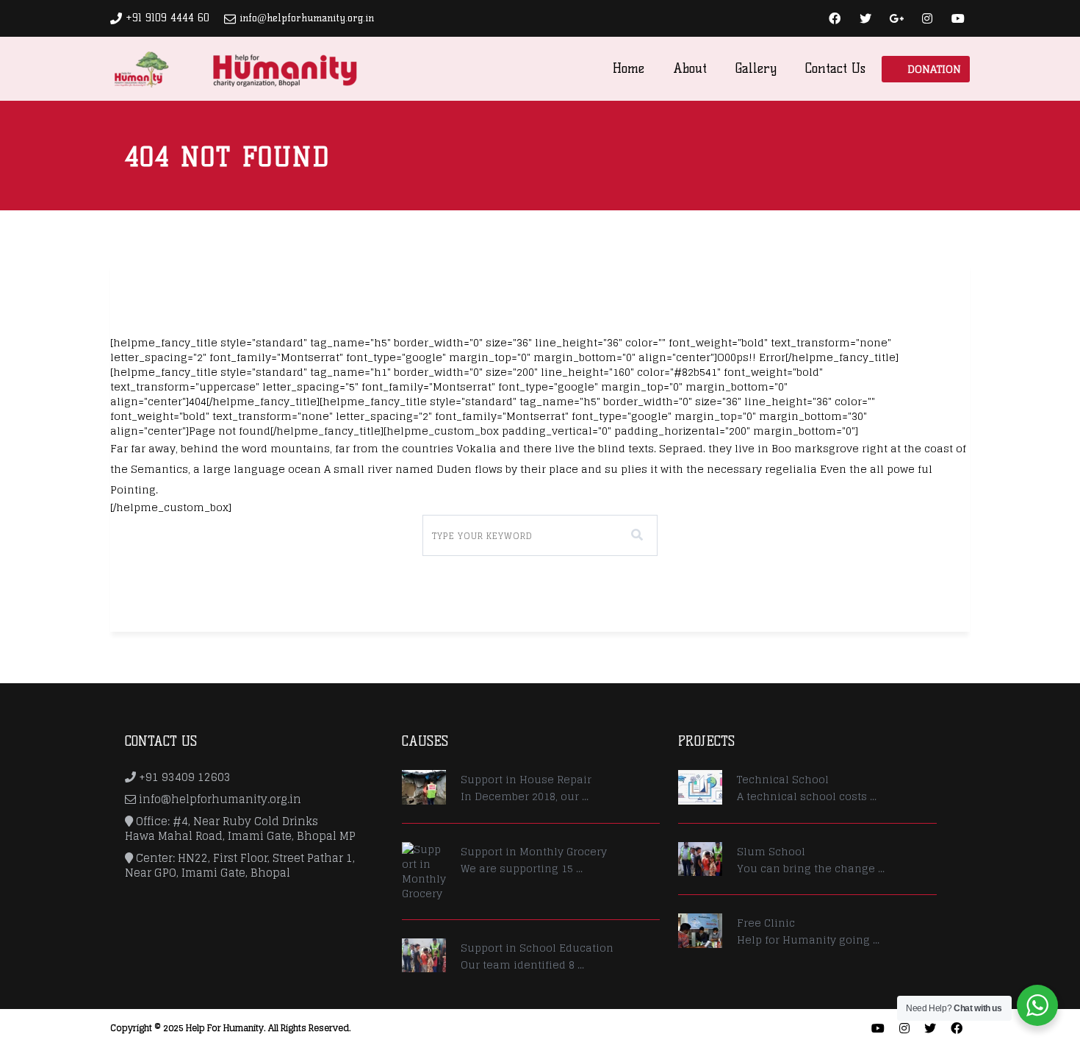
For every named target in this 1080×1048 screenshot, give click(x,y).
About (690, 68)
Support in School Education (537, 947)
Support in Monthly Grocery (534, 851)
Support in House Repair (526, 779)
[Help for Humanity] (234, 68)
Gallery (756, 68)
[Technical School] (700, 787)
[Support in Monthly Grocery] (424, 871)
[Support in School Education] (424, 955)
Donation (934, 69)
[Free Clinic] (700, 930)
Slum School (771, 851)
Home (628, 68)
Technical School (783, 779)
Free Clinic (766, 922)
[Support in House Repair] (424, 787)
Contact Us (835, 68)
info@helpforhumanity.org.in (307, 18)
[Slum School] (700, 859)
